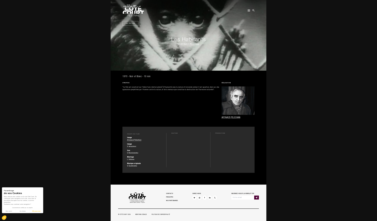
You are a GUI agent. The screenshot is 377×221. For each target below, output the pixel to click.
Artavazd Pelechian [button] (189, 44)
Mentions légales (141, 214)
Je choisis (23, 211)
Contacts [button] (169, 193)
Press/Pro (169, 197)
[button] (4, 217)
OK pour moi (36, 211)
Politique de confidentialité (161, 214)
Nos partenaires (172, 200)
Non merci (9, 211)
